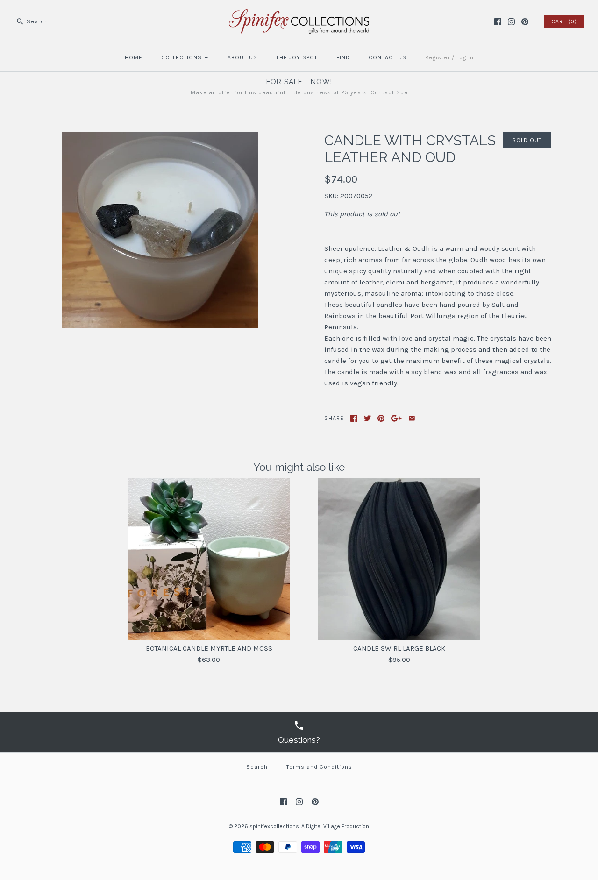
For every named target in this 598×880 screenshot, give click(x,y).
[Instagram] (511, 21)
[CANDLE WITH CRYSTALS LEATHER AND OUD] (160, 138)
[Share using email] (411, 418)
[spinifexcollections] (299, 15)
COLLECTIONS (184, 57)
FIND (343, 57)
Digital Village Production (337, 826)
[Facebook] (497, 21)
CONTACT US (387, 57)
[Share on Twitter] (367, 418)
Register (437, 57)
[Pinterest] (524, 21)
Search (257, 767)
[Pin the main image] (380, 418)
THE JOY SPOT (297, 57)
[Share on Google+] (396, 418)
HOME (133, 57)
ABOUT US (242, 57)
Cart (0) (564, 21)
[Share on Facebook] (353, 418)
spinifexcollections (274, 826)
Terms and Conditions (319, 767)
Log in (465, 57)
